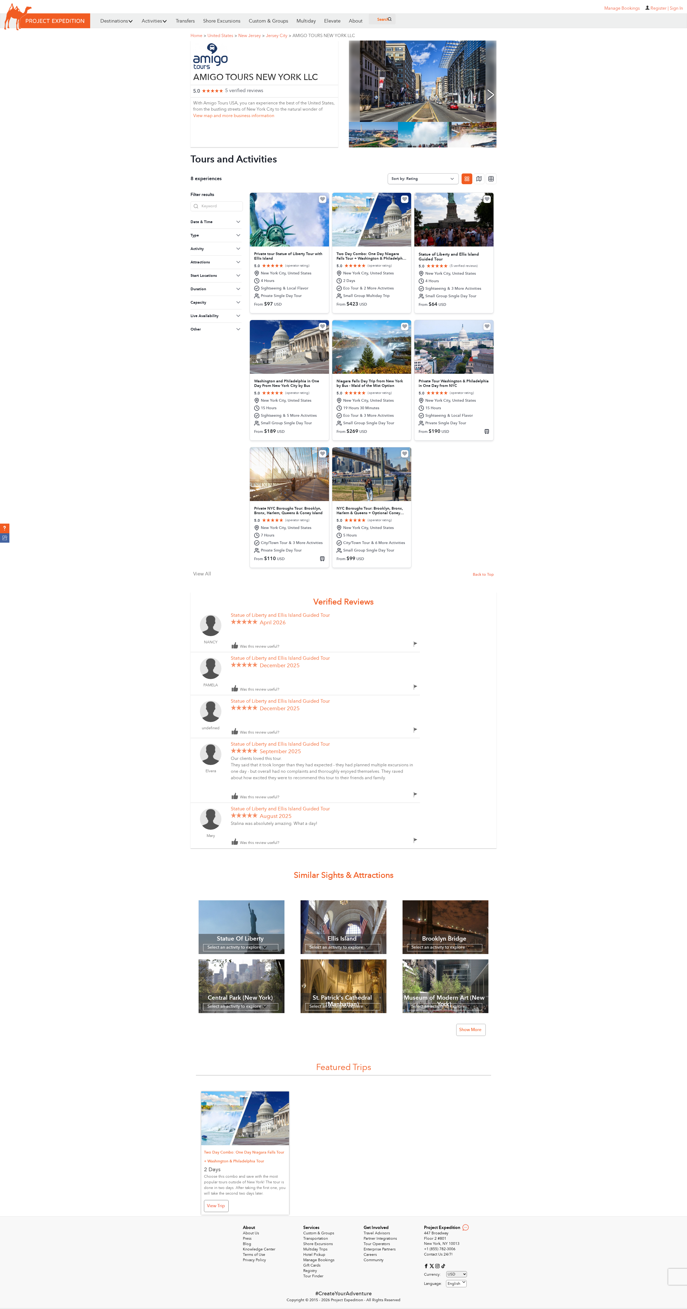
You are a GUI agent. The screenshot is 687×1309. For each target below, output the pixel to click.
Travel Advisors (377, 1233)
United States (222, 36)
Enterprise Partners (380, 1249)
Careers (370, 1254)
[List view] (491, 178)
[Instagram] (438, 1266)
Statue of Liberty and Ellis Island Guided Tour (280, 615)
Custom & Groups (268, 21)
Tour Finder (313, 1276)
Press (247, 1238)
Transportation (315, 1238)
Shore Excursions (221, 21)
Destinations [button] (114, 21)
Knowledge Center (259, 1249)
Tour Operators (377, 1243)
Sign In (676, 8)
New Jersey (251, 36)
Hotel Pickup (314, 1254)
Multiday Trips (315, 1249)
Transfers (185, 21)
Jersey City (278, 36)
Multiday (306, 21)
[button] (4, 528)
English (454, 1283)
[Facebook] (427, 1266)
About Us (251, 1233)
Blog (247, 1243)
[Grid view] (467, 178)
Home (198, 36)
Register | (660, 8)
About (356, 21)
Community (373, 1260)
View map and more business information (233, 116)
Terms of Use (254, 1254)
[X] (432, 1266)
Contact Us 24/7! (438, 1254)
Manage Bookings (318, 1260)
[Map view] (479, 178)
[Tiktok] (443, 1266)
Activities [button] (152, 21)
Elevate (332, 21)
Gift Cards (311, 1265)
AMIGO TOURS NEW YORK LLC (324, 36)
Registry (310, 1270)
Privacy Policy (254, 1260)
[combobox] (456, 1283)
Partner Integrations (380, 1238)
